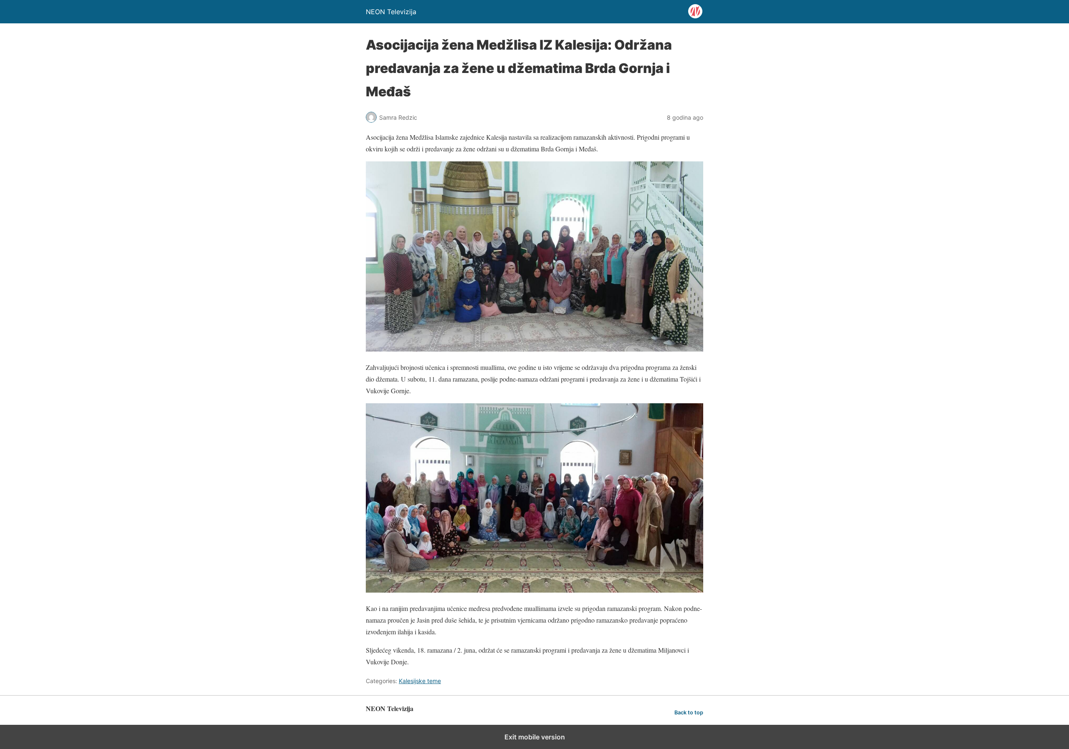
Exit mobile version (534, 737)
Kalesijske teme (420, 680)
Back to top (688, 712)
